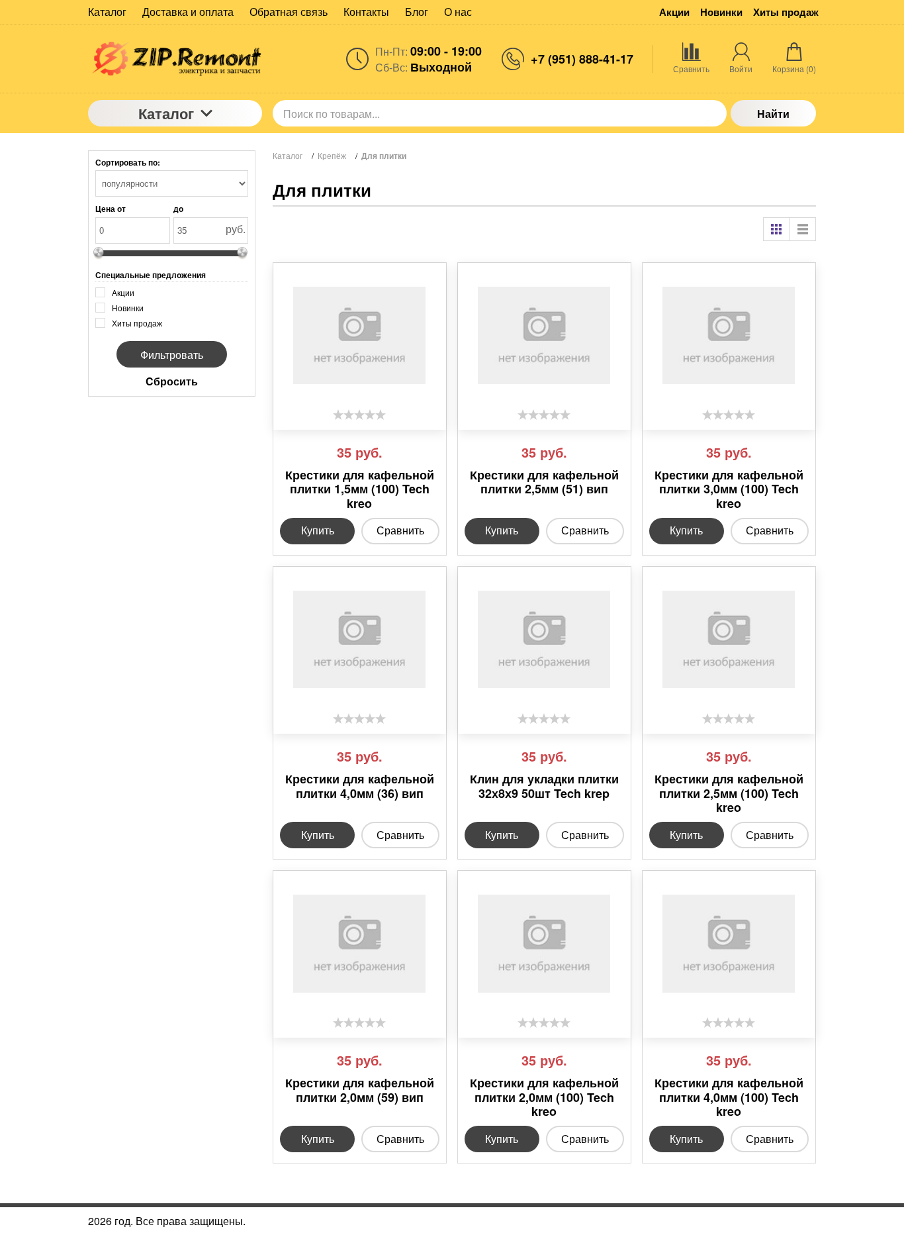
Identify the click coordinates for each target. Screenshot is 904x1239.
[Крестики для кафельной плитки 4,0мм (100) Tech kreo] (729, 943)
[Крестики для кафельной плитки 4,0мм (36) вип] (359, 639)
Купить (317, 530)
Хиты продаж (786, 12)
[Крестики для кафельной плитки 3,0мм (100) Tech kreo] (729, 336)
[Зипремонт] (175, 58)
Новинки (721, 12)
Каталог (166, 113)
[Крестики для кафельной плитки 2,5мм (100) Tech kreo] (729, 639)
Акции (674, 12)
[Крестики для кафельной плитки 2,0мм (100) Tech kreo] (544, 943)
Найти (773, 113)
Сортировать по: (127, 162)
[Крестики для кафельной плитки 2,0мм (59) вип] (359, 943)
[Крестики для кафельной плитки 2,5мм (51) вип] (544, 336)
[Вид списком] (803, 229)
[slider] (359, 414)
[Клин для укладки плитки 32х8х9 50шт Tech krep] (544, 639)
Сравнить (400, 530)
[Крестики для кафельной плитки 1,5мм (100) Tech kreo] (359, 336)
